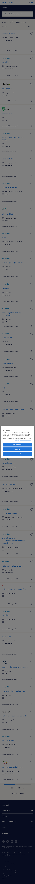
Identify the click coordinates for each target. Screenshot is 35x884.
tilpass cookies (17, 444)
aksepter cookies (17, 454)
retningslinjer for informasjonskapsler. (23, 440)
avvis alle (17, 449)
